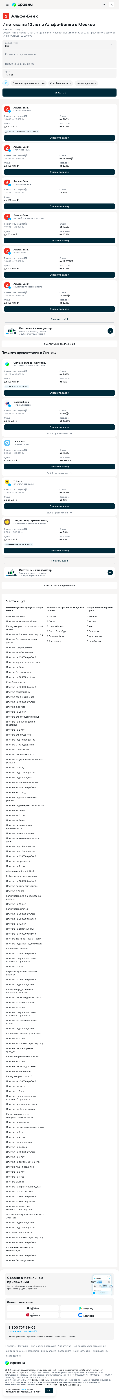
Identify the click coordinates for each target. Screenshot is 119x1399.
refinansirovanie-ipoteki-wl (20, 871)
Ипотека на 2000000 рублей (21, 979)
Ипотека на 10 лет (16, 667)
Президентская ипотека (19, 1232)
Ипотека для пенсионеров (20, 696)
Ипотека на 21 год (16, 792)
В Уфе (90, 626)
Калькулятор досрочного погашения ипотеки (19, 991)
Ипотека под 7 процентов (20, 1166)
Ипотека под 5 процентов (20, 984)
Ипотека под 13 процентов (20, 1227)
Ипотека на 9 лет (15, 1156)
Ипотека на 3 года (16, 815)
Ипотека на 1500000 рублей (21, 953)
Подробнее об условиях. (47, 1385)
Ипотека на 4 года (16, 1137)
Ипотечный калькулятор (35, 328)
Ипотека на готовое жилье (20, 1002)
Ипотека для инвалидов (19, 1141)
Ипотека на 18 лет (16, 1007)
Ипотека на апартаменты (20, 928)
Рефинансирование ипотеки (21, 876)
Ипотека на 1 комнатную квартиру (24, 1043)
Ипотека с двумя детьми (19, 647)
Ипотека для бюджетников (20, 1109)
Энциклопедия (48, 1350)
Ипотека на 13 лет (16, 1038)
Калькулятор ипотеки (17, 908)
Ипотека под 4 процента (19, 777)
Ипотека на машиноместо (20, 1071)
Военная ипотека (15, 616)
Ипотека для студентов (18, 734)
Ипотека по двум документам (21, 885)
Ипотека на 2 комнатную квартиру (24, 634)
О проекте (10, 1345)
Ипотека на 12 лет (16, 923)
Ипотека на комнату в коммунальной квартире (19, 1208)
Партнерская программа (43, 1345)
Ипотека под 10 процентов (20, 739)
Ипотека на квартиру (17, 1122)
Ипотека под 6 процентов (20, 833)
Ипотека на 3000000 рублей (21, 686)
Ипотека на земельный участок (23, 1161)
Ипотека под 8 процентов (20, 1028)
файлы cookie (38, 1380)
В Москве (51, 616)
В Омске (50, 621)
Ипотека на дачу (15, 767)
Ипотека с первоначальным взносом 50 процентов (21, 960)
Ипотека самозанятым (18, 691)
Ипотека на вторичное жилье (22, 1104)
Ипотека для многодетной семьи (23, 997)
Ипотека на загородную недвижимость (19, 827)
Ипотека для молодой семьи (21, 1066)
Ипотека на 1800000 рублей (21, 881)
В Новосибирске (55, 626)
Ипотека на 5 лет (15, 729)
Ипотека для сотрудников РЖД (22, 716)
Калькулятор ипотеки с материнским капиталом (19, 1116)
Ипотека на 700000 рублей (20, 913)
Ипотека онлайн (15, 1181)
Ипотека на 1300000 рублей (21, 657)
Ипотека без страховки (18, 672)
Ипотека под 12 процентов (20, 851)
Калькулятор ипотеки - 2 (19, 1076)
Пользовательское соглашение (89, 1345)
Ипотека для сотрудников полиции (25, 1127)
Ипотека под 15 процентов (20, 846)
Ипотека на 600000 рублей (20, 677)
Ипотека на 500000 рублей (20, 1151)
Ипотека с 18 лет (15, 1091)
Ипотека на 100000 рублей (20, 701)
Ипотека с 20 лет (15, 890)
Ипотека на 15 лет (16, 903)
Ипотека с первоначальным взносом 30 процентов (21, 1014)
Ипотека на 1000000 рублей (21, 1255)
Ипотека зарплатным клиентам (23, 662)
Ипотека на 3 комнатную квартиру (24, 1237)
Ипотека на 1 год (15, 1176)
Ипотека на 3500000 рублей (21, 787)
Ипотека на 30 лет (16, 810)
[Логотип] (59, 1363)
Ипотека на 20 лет (16, 820)
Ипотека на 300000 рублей (20, 1201)
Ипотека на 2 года (16, 866)
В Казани (92, 621)
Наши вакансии (100, 1350)
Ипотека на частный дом (19, 1191)
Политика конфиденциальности (22, 1350)
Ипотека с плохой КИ (17, 749)
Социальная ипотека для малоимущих (19, 1249)
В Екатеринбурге (55, 636)
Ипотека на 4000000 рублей (21, 1196)
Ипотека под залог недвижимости (24, 943)
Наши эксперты (81, 1350)
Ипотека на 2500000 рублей (21, 918)
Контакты (23, 1345)
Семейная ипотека (16, 682)
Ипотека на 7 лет (15, 1132)
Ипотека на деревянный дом (21, 621)
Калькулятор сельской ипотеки (22, 1056)
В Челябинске (94, 641)
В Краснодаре (53, 641)
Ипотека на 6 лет (15, 966)
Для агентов (64, 1345)
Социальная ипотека (17, 948)
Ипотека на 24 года (16, 1146)
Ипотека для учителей (18, 861)
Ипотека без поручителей (20, 1260)
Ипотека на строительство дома (23, 1186)
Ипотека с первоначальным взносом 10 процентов (21, 1098)
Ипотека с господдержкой (20, 744)
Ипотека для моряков (17, 1086)
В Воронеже (93, 631)
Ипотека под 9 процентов (20, 1222)
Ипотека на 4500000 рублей (21, 1081)
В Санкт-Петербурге (57, 631)
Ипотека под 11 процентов (20, 772)
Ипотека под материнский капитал (25, 805)
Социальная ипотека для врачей (23, 1033)
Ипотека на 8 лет (15, 1171)
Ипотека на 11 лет (16, 1061)
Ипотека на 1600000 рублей (21, 933)
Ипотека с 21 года (15, 706)
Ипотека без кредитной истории (23, 938)
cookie (23, 1389)
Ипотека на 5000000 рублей (21, 1242)
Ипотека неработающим (19, 652)
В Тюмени (92, 616)
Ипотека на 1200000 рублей (21, 856)
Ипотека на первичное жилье (22, 782)
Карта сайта (64, 1350)
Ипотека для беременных (20, 754)
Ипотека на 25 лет (16, 711)
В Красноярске (95, 636)
